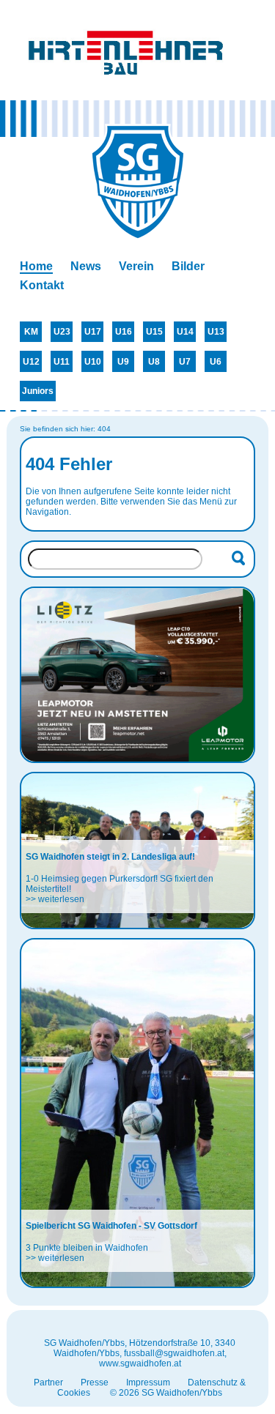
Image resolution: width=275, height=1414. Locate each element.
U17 (92, 332)
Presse (95, 1382)
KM (31, 332)
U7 (185, 362)
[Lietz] (137, 675)
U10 (92, 362)
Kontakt (42, 285)
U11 (62, 362)
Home (36, 266)
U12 (31, 362)
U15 (154, 332)
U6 (215, 362)
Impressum (148, 1382)
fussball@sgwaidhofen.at (174, 1353)
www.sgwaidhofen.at (140, 1363)
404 (104, 429)
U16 (123, 332)
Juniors (38, 391)
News (85, 266)
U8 (154, 362)
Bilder (188, 266)
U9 (123, 362)
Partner (48, 1382)
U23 (62, 332)
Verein (136, 266)
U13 (216, 332)
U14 (185, 332)
